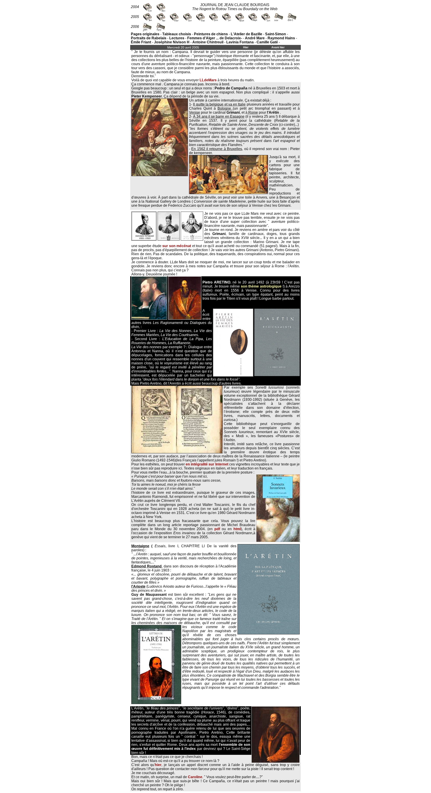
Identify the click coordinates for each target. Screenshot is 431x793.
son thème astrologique (261, 286)
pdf (217, 529)
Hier (245, 47)
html (237, 529)
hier (158, 765)
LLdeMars (208, 80)
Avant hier (278, 47)
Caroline (195, 777)
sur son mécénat (176, 246)
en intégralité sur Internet (207, 464)
